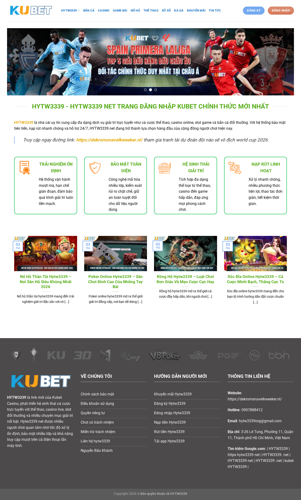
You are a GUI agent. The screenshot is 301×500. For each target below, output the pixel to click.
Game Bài (120, 10)
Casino (104, 10)
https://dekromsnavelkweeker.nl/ (109, 140)
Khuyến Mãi (196, 10)
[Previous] (19, 61)
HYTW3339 (23, 122)
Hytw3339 (69, 10)
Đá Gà (178, 10)
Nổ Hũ (135, 10)
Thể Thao (150, 10)
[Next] (282, 61)
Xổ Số (166, 10)
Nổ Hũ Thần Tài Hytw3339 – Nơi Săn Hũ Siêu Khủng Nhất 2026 (45, 281)
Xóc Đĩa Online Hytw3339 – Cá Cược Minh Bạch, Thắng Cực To (255, 279)
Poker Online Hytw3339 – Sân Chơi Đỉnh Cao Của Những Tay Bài (115, 281)
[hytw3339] (30, 10)
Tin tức (215, 10)
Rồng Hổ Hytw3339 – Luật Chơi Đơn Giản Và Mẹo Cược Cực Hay (185, 279)
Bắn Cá (89, 10)
